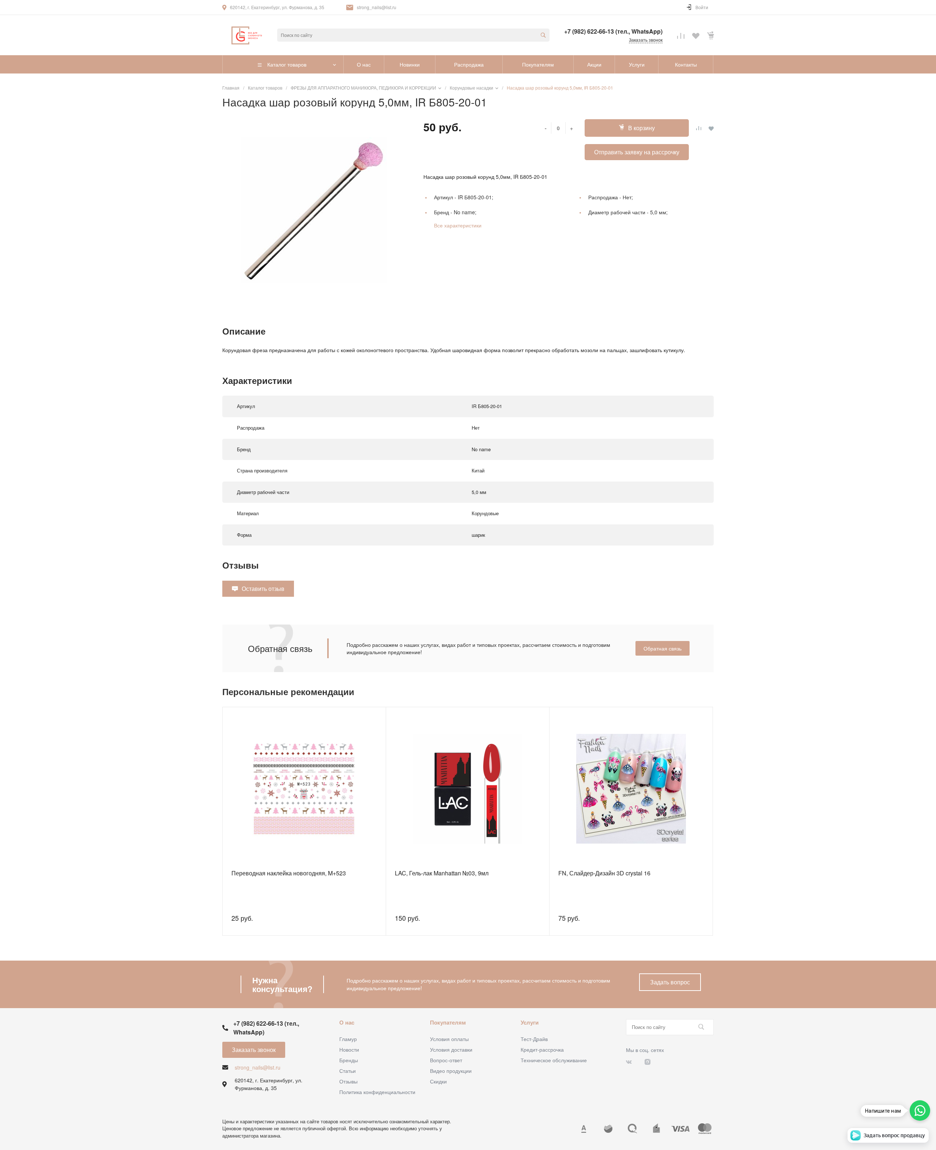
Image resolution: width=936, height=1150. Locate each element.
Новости (349, 1049)
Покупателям (448, 1022)
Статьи (347, 1070)
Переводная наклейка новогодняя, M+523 (288, 873)
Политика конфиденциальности (377, 1092)
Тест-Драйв (534, 1038)
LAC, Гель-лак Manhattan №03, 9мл (441, 873)
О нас (346, 1022)
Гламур (348, 1038)
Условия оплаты (449, 1038)
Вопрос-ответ (446, 1060)
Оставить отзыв (263, 588)
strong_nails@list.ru (376, 7)
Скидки (438, 1081)
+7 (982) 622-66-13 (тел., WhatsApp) (613, 31)
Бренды (348, 1060)
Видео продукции (451, 1070)
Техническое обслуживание (554, 1060)
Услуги (530, 1022)
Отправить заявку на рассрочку (636, 152)
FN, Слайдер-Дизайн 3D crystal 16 (604, 873)
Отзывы (348, 1081)
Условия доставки (451, 1049)
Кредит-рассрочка (542, 1049)
